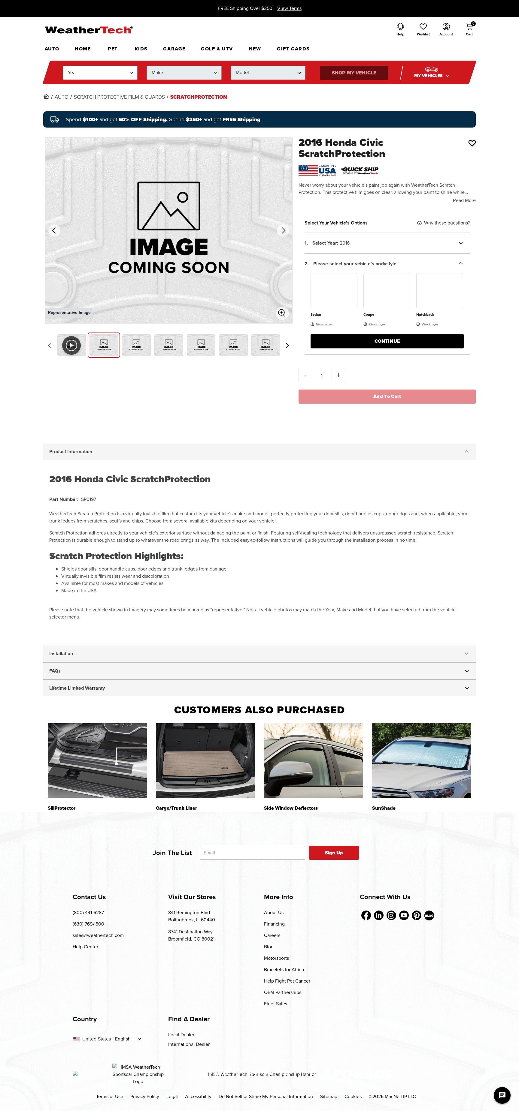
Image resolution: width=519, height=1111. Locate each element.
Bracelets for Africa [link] (284, 969)
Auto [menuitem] (52, 48)
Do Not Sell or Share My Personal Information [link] (266, 1096)
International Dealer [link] (189, 1044)
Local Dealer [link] (181, 1034)
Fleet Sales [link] (275, 1003)
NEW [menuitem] (255, 48)
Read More (464, 200)
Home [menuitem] (83, 48)
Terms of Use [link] (109, 1096)
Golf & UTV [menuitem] (217, 48)
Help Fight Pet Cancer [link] (287, 980)
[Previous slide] (49, 345)
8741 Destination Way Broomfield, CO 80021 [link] (191, 935)
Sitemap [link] (328, 1096)
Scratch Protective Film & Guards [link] (119, 97)
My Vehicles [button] (429, 76)
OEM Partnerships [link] (282, 992)
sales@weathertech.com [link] (98, 935)
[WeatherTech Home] (88, 30)
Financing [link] (274, 923)
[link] (46, 96)
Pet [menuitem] (113, 48)
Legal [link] (172, 1096)
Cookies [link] (353, 1096)
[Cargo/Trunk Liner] (205, 760)
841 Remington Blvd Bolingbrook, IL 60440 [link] (191, 916)
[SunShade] (421, 760)
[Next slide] (287, 345)
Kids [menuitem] (141, 48)
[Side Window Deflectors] (313, 760)
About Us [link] (274, 912)
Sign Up (334, 852)
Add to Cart (387, 396)
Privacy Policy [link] (144, 1096)
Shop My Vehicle (354, 72)
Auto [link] (61, 97)
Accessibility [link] (198, 1096)
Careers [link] (272, 935)
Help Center (85, 946)
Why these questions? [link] (447, 222)
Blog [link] (269, 946)
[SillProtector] (97, 760)
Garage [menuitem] (174, 48)
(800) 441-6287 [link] (88, 912)
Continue (387, 341)
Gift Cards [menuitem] (293, 48)
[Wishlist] (472, 143)
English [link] (123, 1039)
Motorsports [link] (276, 958)
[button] (423, 30)
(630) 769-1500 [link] (88, 923)
